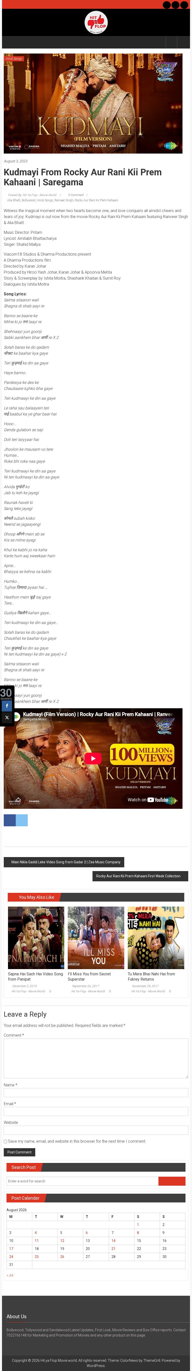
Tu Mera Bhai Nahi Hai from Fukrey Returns (151, 977)
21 (114, 1249)
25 (37, 1257)
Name (10, 1085)
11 (37, 1241)
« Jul (9, 1275)
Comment (14, 1035)
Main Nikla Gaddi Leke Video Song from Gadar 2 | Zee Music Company (66, 862)
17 (11, 1249)
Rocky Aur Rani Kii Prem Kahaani (96, 200)
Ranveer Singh (63, 200)
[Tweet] (7, 717)
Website (11, 1122)
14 (114, 1241)
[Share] (7, 706)
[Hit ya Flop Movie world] (10, 42)
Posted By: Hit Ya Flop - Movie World (32, 195)
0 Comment (76, 195)
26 (62, 1257)
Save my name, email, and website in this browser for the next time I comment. (77, 1141)
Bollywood (28, 200)
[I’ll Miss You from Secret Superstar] (96, 938)
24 (11, 1257)
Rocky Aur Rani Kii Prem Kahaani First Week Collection (138, 876)
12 (62, 1241)
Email (10, 1103)
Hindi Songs (14, 59)
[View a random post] (182, 42)
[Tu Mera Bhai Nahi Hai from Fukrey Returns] (156, 938)
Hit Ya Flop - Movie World (28, 991)
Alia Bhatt (13, 200)
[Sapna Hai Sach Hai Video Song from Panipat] (36, 938)
